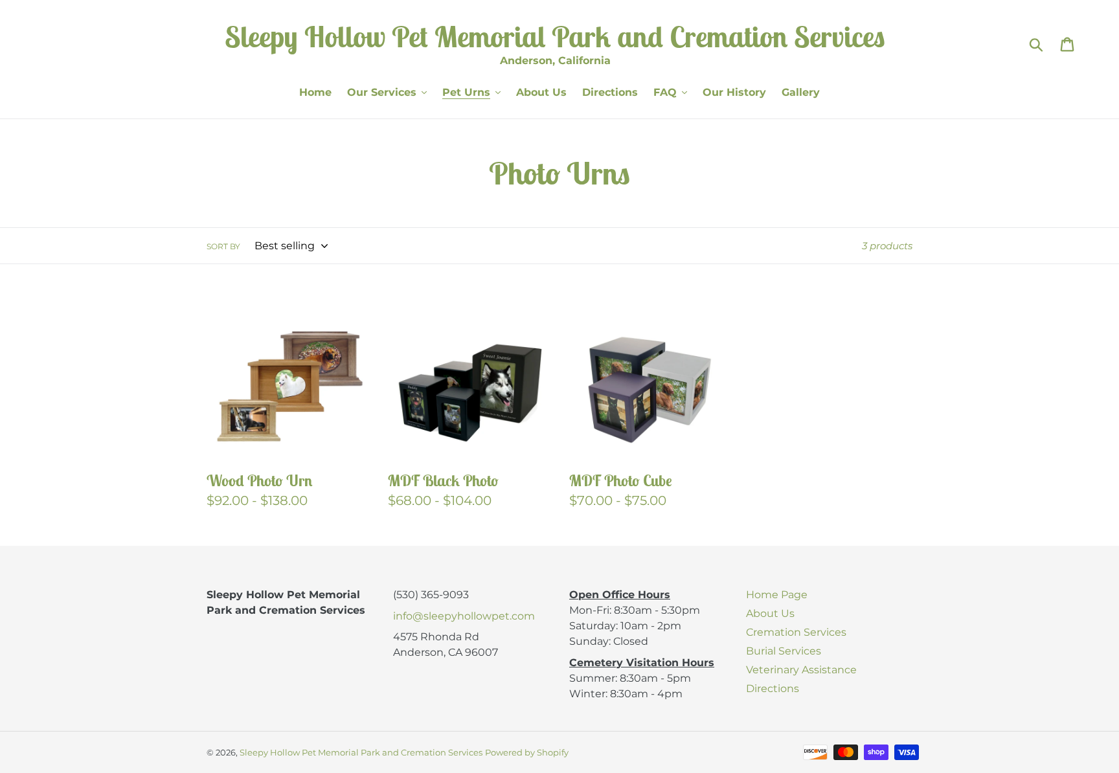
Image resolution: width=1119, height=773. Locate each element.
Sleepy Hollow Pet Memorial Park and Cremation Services (361, 752)
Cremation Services (796, 632)
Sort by (223, 246)
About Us (770, 613)
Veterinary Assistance (801, 670)
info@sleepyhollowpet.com (464, 616)
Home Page (777, 594)
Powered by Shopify (527, 752)
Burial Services (783, 651)
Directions (772, 688)
